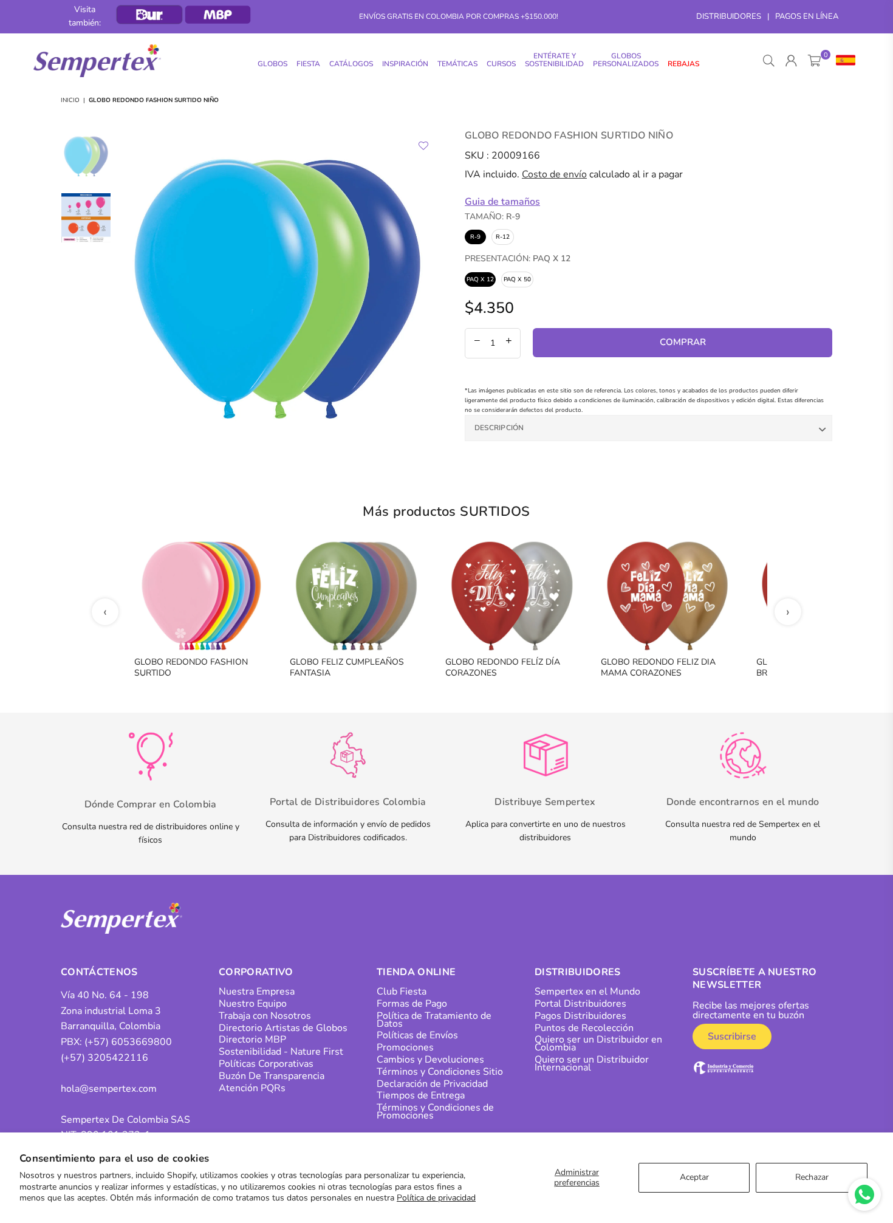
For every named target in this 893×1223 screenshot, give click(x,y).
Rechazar (812, 1177)
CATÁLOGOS (351, 64)
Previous (128, 289)
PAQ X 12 (480, 279)
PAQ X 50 (517, 279)
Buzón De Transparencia (271, 1076)
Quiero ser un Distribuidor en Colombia (598, 1043)
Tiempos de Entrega (421, 1095)
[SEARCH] (769, 61)
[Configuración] (843, 61)
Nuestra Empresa (257, 991)
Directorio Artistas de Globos (283, 1028)
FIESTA (308, 64)
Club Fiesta (401, 991)
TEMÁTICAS (457, 64)
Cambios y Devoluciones (430, 1059)
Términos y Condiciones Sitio (440, 1071)
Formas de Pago (412, 1003)
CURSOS (501, 64)
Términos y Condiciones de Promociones (435, 1111)
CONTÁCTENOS (99, 972)
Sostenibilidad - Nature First (281, 1051)
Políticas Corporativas (266, 1064)
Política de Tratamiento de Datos (434, 1019)
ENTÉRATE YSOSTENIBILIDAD (554, 60)
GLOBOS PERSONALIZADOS (626, 60)
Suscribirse (732, 1036)
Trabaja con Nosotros (265, 1016)
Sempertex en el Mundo (587, 991)
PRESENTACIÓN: (517, 258)
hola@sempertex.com (109, 1088)
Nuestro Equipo (253, 1003)
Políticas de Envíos (417, 1035)
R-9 (475, 237)
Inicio (70, 100)
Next (426, 289)
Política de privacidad (436, 1198)
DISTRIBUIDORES (728, 16)
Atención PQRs (252, 1088)
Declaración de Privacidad (432, 1084)
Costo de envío (554, 174)
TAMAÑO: (492, 216)
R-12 (503, 237)
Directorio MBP (252, 1039)
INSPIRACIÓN (405, 64)
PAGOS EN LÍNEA (806, 16)
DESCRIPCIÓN (499, 428)
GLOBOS (272, 64)
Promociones (405, 1047)
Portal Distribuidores (580, 1003)
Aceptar (694, 1177)
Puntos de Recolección (584, 1028)
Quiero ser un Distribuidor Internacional (592, 1063)
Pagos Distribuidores (580, 1016)
